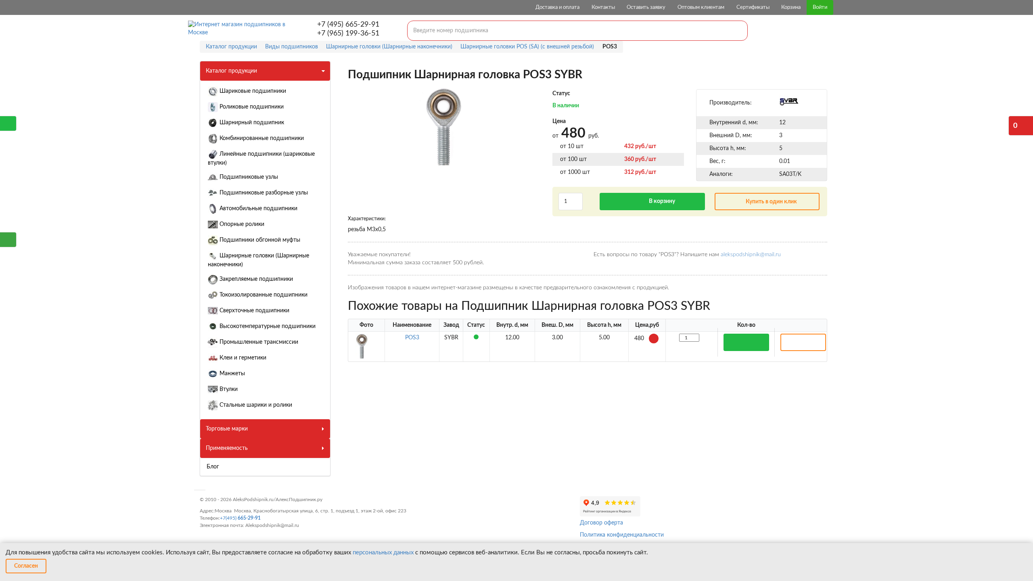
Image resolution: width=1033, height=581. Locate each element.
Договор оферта (601, 523)
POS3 (412, 338)
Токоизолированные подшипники (262, 295)
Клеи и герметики (242, 358)
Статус (561, 93)
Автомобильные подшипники (257, 208)
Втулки (228, 389)
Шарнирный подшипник (251, 122)
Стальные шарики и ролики (255, 405)
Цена (559, 121)
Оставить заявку (646, 7)
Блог (213, 467)
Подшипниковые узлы (248, 177)
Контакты (603, 7)
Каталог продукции (231, 71)
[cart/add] (746, 342)
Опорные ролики (241, 224)
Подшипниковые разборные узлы (263, 193)
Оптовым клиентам (701, 7)
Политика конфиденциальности (622, 535)
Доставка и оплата (557, 7)
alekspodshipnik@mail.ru (751, 254)
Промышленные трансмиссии (258, 342)
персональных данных (383, 553)
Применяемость (227, 448)
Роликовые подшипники (251, 107)
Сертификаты (753, 7)
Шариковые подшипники (252, 91)
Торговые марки (227, 429)
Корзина (791, 7)
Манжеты (231, 373)
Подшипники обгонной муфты (259, 240)
